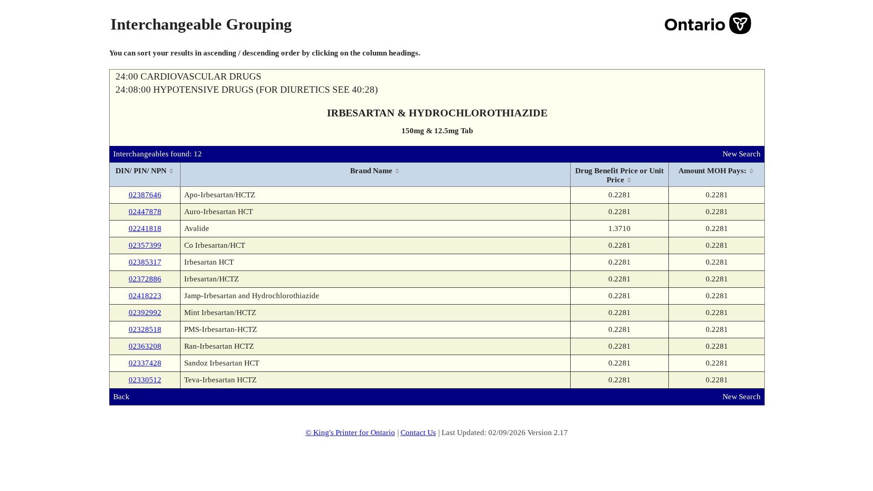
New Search (741, 154)
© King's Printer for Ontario (350, 432)
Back (121, 396)
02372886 (145, 279)
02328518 (145, 329)
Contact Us (418, 432)
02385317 (145, 262)
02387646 (145, 194)
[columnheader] (145, 175)
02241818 (145, 228)
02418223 (145, 295)
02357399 (145, 245)
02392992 (145, 312)
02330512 (145, 380)
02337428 (145, 363)
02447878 (145, 211)
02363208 (145, 346)
